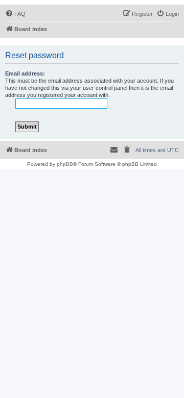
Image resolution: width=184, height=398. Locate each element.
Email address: (25, 73)
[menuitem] (15, 14)
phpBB (65, 164)
